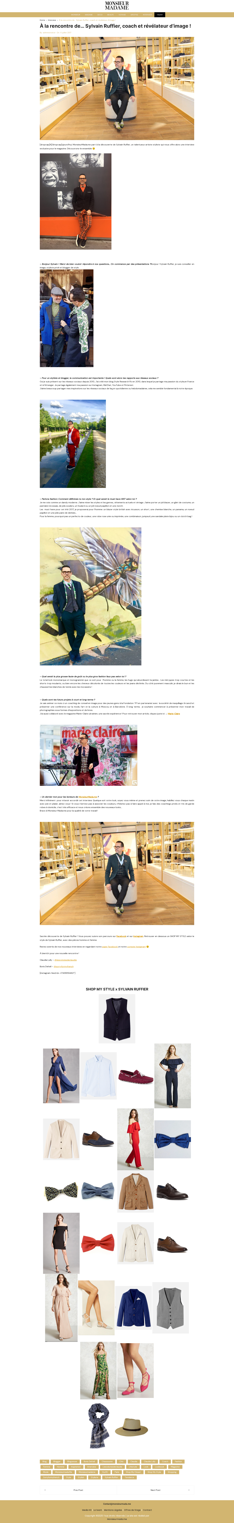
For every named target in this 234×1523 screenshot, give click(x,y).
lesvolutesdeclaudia (112, 1466)
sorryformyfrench (51, 1477)
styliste (94, 1477)
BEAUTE (110, 14)
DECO (100, 14)
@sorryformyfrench (64, 966)
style (68, 1477)
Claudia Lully (149, 1461)
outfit (105, 1472)
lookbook (159, 1466)
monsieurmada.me (63, 1472)
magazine (175, 1466)
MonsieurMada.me (88, 796)
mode (45, 1472)
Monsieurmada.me (117, 1519)
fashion (178, 1461)
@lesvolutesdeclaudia (65, 960)
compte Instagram (136, 946)
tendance (129, 1477)
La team (97, 1510)
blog (45, 1461)
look (146, 1466)
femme (46, 1466)
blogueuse (72, 1461)
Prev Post (78, 1490)
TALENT (160, 14)
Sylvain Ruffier (111, 1477)
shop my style (154, 1472)
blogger (57, 1461)
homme (60, 1466)
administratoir (49, 32)
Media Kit (87, 1510)
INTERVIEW (147, 14)
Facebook (121, 936)
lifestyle (133, 1466)
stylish (81, 1477)
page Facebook (110, 946)
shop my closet (133, 1472)
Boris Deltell (89, 1461)
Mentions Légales (113, 1510)
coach (165, 1461)
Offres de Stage (132, 1510)
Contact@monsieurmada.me (117, 1504)
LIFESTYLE (134, 14)
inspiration (76, 1466)
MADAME (89, 14)
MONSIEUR (75, 14)
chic (121, 1461)
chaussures (107, 1461)
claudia (133, 1461)
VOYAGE (122, 14)
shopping (172, 1472)
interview (91, 1466)
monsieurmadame (87, 1472)
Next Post (155, 1490)
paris (117, 1472)
